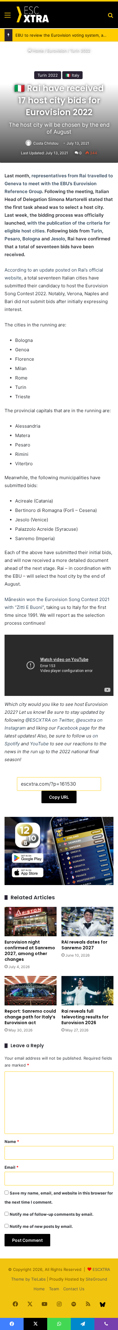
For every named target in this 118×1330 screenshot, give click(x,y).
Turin (96, 231)
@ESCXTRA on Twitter (49, 720)
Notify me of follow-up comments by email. (51, 1214)
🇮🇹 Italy (72, 75)
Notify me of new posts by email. (41, 1226)
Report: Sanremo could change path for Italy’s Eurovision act (30, 1017)
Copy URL (59, 797)
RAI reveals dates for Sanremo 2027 (84, 945)
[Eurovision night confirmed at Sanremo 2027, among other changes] (31, 921)
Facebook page (73, 728)
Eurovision (57, 50)
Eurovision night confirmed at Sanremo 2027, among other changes (30, 950)
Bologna (31, 239)
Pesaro (12, 239)
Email (11, 1167)
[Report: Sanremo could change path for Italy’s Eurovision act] (31, 990)
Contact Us (73, 1288)
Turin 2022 (80, 50)
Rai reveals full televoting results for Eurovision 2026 (85, 1017)
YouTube (39, 744)
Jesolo (58, 239)
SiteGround (96, 1279)
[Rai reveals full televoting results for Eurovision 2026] (87, 990)
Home (37, 50)
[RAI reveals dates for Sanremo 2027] (87, 921)
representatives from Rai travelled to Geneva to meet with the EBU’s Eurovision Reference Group (59, 183)
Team (54, 1288)
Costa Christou (45, 143)
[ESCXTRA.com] (32, 15)
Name (12, 1141)
